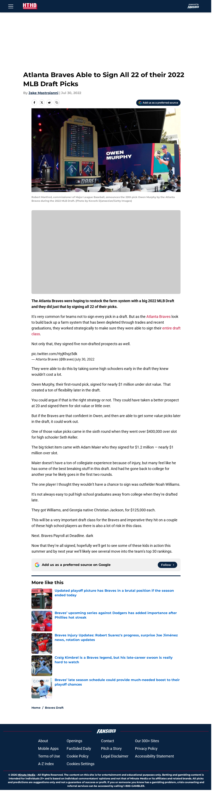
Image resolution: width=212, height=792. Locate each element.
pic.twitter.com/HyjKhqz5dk (54, 354)
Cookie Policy (78, 756)
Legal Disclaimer (114, 756)
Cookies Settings (80, 764)
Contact (107, 741)
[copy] (57, 102)
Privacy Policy (146, 748)
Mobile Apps (48, 748)
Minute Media (26, 774)
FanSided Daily (79, 748)
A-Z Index (46, 764)
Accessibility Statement (154, 756)
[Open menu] (10, 6)
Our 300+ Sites (147, 741)
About (43, 741)
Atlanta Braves (158, 316)
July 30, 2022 (84, 359)
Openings (74, 741)
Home (36, 708)
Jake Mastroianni (43, 93)
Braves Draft (54, 708)
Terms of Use (49, 756)
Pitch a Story (111, 748)
